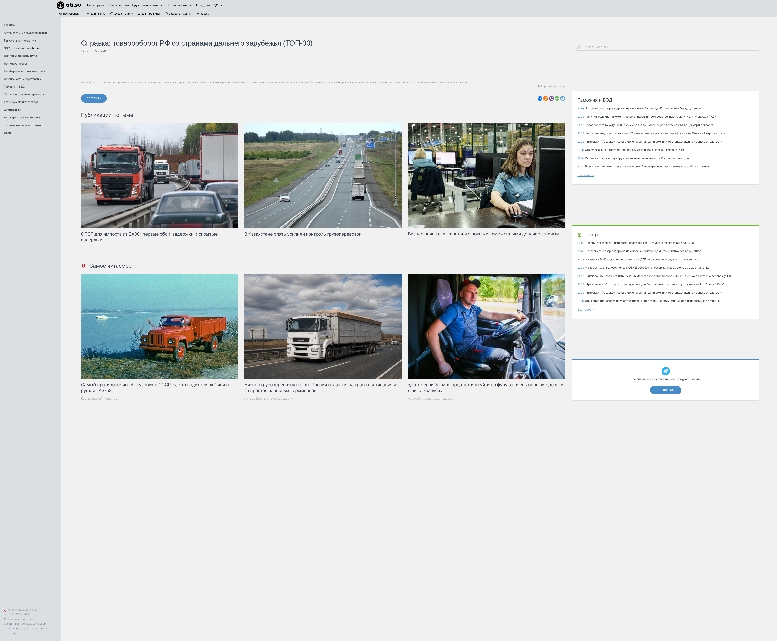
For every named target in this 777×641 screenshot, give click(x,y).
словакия (303, 82)
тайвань (372, 82)
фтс (47, 628)
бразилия (315, 82)
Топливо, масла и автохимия (22, 125)
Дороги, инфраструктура (20, 55)
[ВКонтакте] (540, 98)
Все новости (585, 175)
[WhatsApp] (557, 98)
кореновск (184, 82)
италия (148, 82)
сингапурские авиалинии (422, 82)
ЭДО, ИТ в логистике (17, 48)
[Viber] (551, 98)
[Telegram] (562, 98)
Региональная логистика (20, 40)
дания (453, 82)
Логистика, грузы (15, 63)
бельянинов (254, 82)
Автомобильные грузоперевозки (25, 32)
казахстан (36, 628)
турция (157, 82)
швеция (352, 82)
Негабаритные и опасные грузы (24, 71)
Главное (9, 25)
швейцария (339, 82)
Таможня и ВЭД (14, 86)
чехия (282, 82)
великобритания (222, 82)
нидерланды (135, 82)
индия (265, 82)
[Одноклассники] (545, 98)
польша (195, 82)
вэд (17, 623)
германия (121, 82)
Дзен (7, 132)
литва (392, 82)
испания (292, 82)
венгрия (327, 82)
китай (111, 82)
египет (362, 82)
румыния (443, 82)
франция (206, 82)
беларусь (22, 628)
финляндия (239, 82)
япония (166, 82)
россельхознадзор (34, 623)
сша (174, 82)
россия (8, 623)
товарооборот (13, 633)
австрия (401, 82)
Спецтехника (12, 109)
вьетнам (383, 82)
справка (463, 82)
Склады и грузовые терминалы (24, 94)
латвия (274, 82)
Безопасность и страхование (23, 79)
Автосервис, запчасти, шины (22, 117)
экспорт (9, 628)
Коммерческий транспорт (21, 102)
